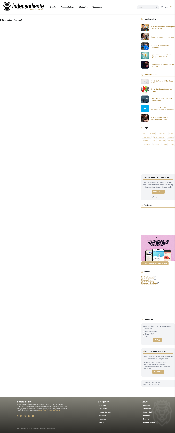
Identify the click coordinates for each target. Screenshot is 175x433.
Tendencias (97, 7)
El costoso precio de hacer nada (162, 37)
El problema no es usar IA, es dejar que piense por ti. (161, 56)
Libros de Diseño (147, 280)
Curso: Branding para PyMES (155, 263)
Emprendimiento (67, 7)
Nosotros (146, 405)
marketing (162, 140)
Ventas (101, 422)
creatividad (162, 133)
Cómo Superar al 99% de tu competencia (160, 46)
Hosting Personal (147, 277)
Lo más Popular (150, 74)
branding (152, 133)
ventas (172, 144)
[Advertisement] (158, 161)
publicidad (156, 144)
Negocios (102, 419)
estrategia (171, 137)
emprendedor (147, 137)
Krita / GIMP (149, 334)
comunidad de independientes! (49, 410)
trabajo (164, 144)
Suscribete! (158, 192)
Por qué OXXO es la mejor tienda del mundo (162, 65)
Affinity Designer (150, 331)
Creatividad (103, 408)
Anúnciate (158, 372)
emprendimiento (159, 137)
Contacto (146, 415)
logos (154, 140)
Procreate (148, 329)
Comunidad (147, 412)
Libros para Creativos (149, 283)
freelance (145, 140)
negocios (171, 140)
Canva (146, 337)
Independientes (105, 412)
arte (144, 133)
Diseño (53, 7)
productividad (146, 144)
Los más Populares (150, 422)
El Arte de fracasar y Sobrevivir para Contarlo (162, 99)
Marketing (83, 7)
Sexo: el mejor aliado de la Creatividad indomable (160, 118)
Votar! (157, 340)
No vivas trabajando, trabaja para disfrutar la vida (163, 27)
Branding (102, 405)
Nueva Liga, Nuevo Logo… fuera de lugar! (162, 90)
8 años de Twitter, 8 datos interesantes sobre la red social (162, 109)
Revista (146, 419)
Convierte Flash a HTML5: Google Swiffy (162, 82)
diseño (171, 133)
